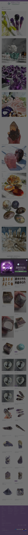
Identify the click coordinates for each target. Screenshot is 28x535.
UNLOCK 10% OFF (21, 271)
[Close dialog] (26, 260)
